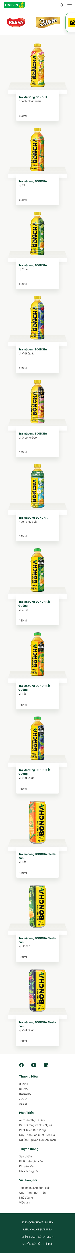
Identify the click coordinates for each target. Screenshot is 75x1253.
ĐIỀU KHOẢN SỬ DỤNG (37, 1229)
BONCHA (25, 1094)
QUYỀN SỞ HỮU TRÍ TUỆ (37, 1243)
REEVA (23, 1089)
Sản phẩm (25, 1156)
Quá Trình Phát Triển (32, 1192)
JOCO (23, 1098)
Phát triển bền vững (31, 1161)
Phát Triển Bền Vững (32, 1130)
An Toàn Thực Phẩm (32, 1120)
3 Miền (23, 1084)
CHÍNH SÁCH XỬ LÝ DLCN (37, 1236)
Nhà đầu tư (26, 1197)
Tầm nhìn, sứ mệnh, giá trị (35, 1187)
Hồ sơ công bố (28, 1171)
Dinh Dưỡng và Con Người (35, 1125)
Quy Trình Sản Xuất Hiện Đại (37, 1135)
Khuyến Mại (26, 1166)
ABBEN (23, 1103)
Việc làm (24, 1202)
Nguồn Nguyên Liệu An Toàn (37, 1140)
